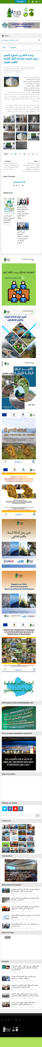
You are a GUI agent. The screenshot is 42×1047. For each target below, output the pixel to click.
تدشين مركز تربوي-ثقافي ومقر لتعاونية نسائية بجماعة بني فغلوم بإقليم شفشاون (25, 995)
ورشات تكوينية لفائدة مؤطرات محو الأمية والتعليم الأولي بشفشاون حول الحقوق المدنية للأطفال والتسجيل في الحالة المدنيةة (30, 166)
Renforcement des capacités (11, 70)
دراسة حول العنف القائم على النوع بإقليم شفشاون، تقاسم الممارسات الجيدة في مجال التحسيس (11, 165)
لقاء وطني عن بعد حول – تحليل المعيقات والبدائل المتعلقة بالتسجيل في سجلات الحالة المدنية (25, 968)
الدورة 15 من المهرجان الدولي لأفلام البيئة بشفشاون (9, 219)
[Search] (37, 816)
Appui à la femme (15, 68)
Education (23, 68)
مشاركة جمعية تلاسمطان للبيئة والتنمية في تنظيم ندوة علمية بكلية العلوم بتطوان (23, 212)
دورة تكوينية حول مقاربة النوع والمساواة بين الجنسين (25, 925)
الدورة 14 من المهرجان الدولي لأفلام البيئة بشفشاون (25, 916)
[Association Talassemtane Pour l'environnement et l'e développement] (21, 12)
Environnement (30, 68)
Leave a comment (8, 72)
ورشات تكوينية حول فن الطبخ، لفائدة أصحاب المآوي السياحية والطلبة (19, 954)
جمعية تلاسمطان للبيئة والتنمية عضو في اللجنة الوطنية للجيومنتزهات (24, 986)
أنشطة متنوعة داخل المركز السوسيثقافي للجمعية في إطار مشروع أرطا (25, 890)
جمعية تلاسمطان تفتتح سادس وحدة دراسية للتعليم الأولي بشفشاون (23, 1003)
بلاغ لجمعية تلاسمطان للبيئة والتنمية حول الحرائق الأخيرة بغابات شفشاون (25, 907)
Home (4, 47)
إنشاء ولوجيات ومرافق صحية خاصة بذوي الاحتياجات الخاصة (25, 899)
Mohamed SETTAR (14, 67)
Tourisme (21, 70)
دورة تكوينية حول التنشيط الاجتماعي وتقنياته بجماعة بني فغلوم (23, 977)
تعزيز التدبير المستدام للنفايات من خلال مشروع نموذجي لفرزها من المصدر (23, 237)
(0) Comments (31, 893)
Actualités (13, 47)
